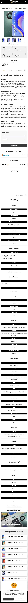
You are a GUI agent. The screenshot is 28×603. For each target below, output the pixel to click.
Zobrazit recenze (14, 145)
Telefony (4, 513)
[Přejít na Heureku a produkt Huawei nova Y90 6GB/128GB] (23, 5)
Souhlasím (8, 599)
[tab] (20, 70)
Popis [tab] (4, 70)
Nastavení (19, 599)
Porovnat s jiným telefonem (14, 506)
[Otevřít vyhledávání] (26, 2)
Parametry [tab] (10, 70)
